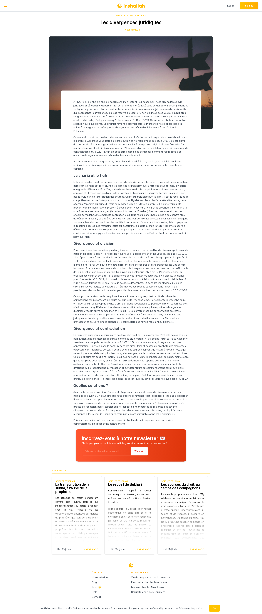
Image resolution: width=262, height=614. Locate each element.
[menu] (5, 5)
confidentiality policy (159, 608)
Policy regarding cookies (191, 608)
